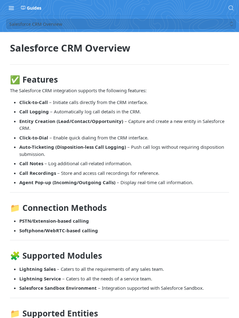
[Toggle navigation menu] (11, 8)
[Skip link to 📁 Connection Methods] (5, 208)
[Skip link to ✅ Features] (5, 79)
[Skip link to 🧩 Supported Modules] (5, 256)
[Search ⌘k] (231, 8)
